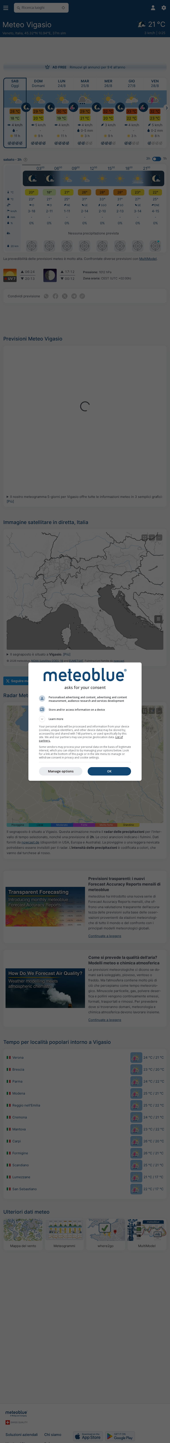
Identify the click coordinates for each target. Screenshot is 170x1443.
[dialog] (85, 721)
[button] (85, 719)
